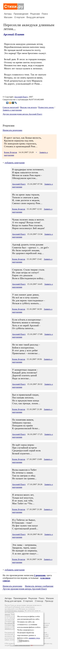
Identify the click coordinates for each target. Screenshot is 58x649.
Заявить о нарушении (12, 110)
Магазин (8, 17)
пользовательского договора (14, 610)
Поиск (45, 14)
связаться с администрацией (14, 628)
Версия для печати (28, 107)
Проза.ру (49, 601)
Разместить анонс (46, 107)
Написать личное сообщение (39, 586)
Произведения (21, 14)
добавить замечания (15, 162)
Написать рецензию (12, 130)
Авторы (8, 14)
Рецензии (35, 14)
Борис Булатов (10, 152)
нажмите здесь (34, 638)
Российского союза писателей (20, 645)
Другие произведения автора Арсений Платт (22, 114)
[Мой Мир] (13, 103)
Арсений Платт (13, 34)
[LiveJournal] (15, 103)
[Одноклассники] (10, 103)
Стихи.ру (39, 601)
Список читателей (11, 107)
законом (7, 614)
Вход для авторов (36, 17)
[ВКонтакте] (7, 103)
